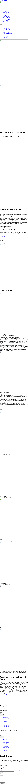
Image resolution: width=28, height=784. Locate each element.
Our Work (5, 15)
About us (5, 11)
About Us (5, 717)
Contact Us (5, 22)
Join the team (6, 16)
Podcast (8, 19)
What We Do (6, 12)
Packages (8, 14)
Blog (7, 20)
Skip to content (3, 0)
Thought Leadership (8, 18)
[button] (14, 24)
